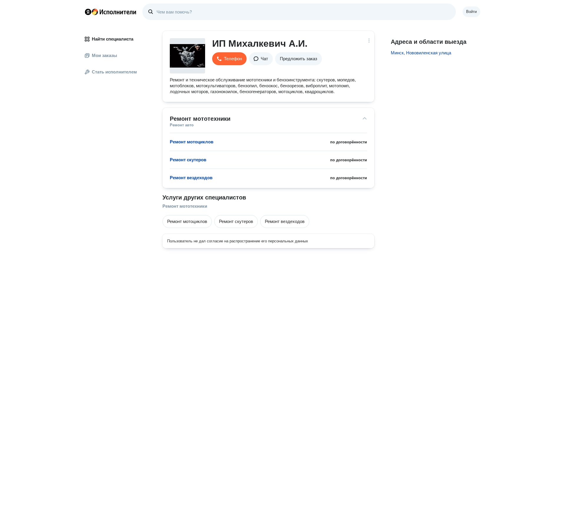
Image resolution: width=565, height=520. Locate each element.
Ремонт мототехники (184, 206)
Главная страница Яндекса (88, 11)
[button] (229, 58)
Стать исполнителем (114, 71)
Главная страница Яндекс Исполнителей (111, 11)
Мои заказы (104, 55)
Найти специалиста (112, 38)
